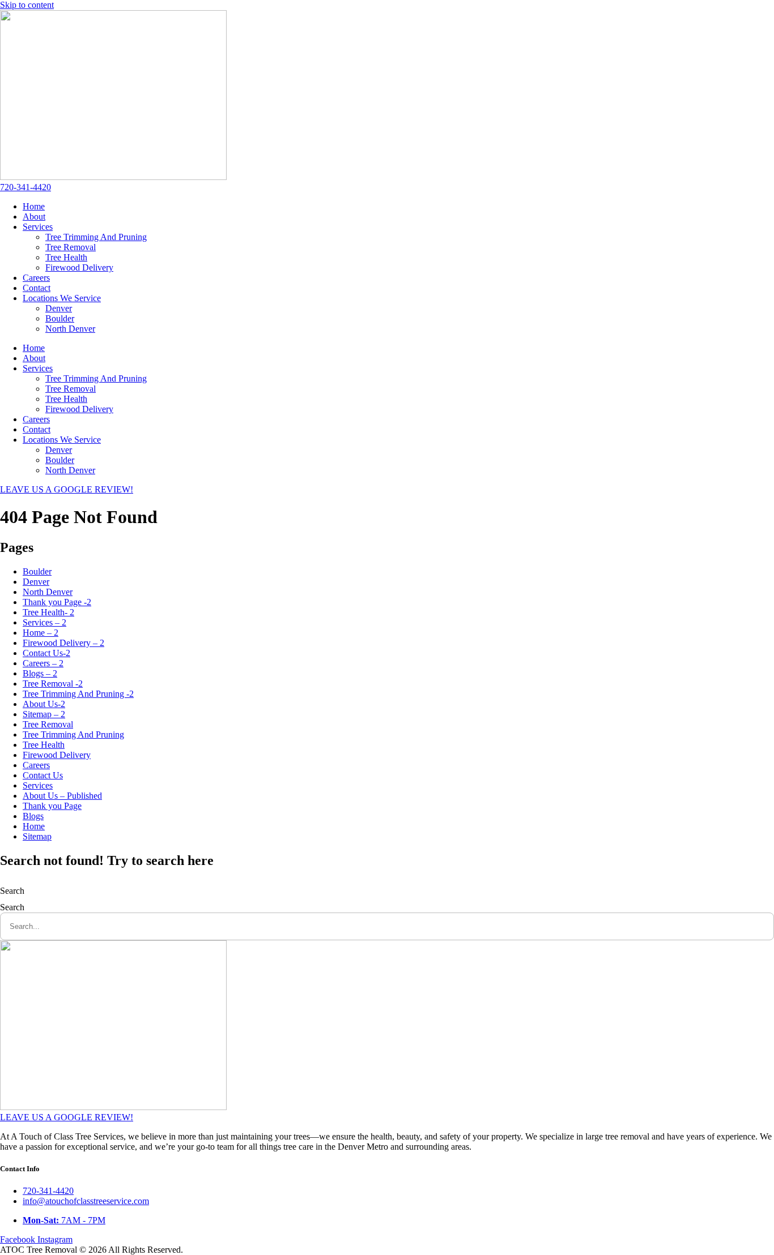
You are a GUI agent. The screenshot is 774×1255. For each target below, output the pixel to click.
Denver (58, 308)
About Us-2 (44, 704)
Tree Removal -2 (53, 683)
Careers (36, 277)
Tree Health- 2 (48, 612)
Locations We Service (62, 298)
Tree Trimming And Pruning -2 (78, 694)
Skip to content (27, 5)
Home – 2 (40, 632)
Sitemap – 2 (44, 714)
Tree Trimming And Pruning (96, 237)
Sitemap (37, 836)
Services (38, 227)
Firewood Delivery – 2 (63, 643)
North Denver (70, 328)
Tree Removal (70, 247)
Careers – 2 (43, 663)
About (34, 216)
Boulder (59, 318)
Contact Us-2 (46, 653)
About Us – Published (62, 795)
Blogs (33, 816)
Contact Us (43, 775)
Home (34, 206)
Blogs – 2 (40, 673)
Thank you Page (52, 806)
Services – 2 (44, 622)
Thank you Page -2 (57, 602)
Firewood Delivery (79, 267)
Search (12, 891)
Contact (36, 288)
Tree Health (66, 257)
